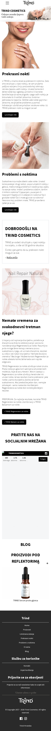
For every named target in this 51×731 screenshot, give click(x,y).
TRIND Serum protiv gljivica (25, 600)
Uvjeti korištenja (26, 670)
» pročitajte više (10, 115)
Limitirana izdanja (27, 634)
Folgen (43, 459)
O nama (27, 647)
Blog (27, 651)
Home (26, 625)
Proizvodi (27, 629)
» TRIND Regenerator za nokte (16, 411)
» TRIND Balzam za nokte (14, 422)
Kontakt (27, 666)
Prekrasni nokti (27, 638)
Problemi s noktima (27, 642)
